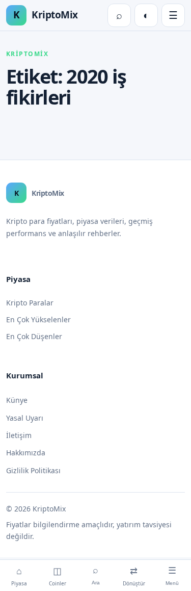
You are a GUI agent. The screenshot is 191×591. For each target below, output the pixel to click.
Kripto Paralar (29, 302)
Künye (17, 400)
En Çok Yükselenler (38, 319)
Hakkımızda (25, 452)
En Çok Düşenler (34, 336)
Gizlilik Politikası (33, 470)
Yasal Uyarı (24, 418)
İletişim (19, 435)
